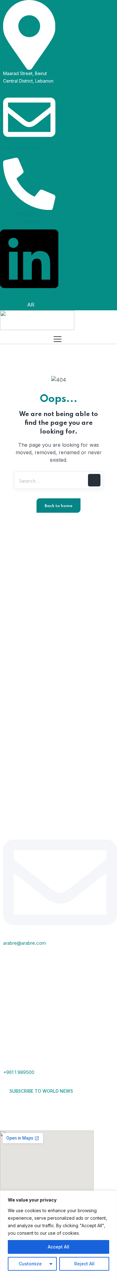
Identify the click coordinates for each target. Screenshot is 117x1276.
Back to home (58, 506)
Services (19, 578)
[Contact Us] (26, 1108)
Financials (21, 590)
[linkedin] (9, 1108)
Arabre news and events (38, 603)
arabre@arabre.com (21, 147)
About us (20, 554)
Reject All (84, 1263)
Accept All (58, 1246)
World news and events (37, 615)
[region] (58, 1233)
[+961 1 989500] (29, 183)
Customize (30, 1263)
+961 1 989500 (16, 213)
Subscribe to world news (41, 1091)
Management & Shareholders (44, 566)
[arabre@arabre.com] (29, 116)
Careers (18, 627)
